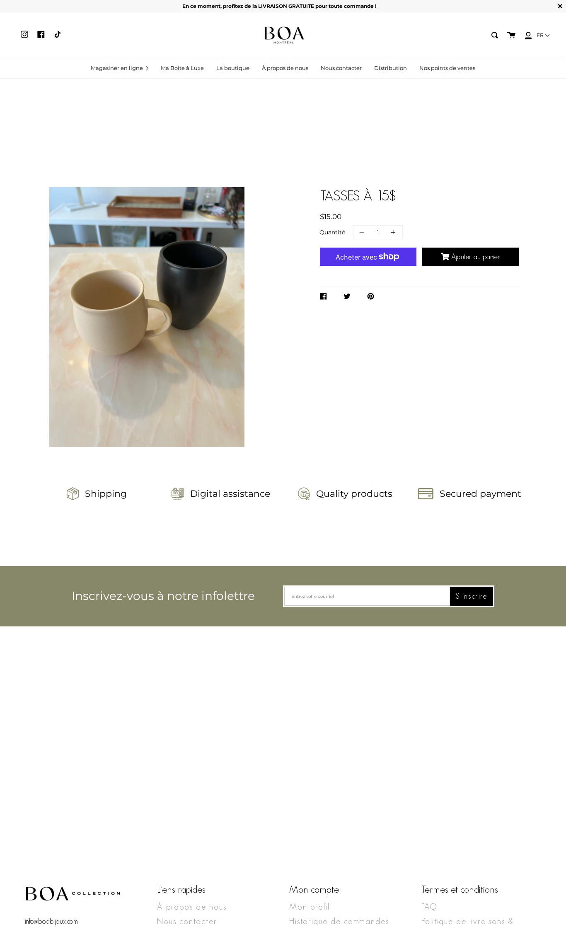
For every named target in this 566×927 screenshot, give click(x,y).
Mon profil (309, 906)
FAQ (429, 906)
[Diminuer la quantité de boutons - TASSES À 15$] (363, 232)
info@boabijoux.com (51, 921)
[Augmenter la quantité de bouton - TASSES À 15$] (392, 232)
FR (541, 35)
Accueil (260, 185)
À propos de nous (192, 906)
